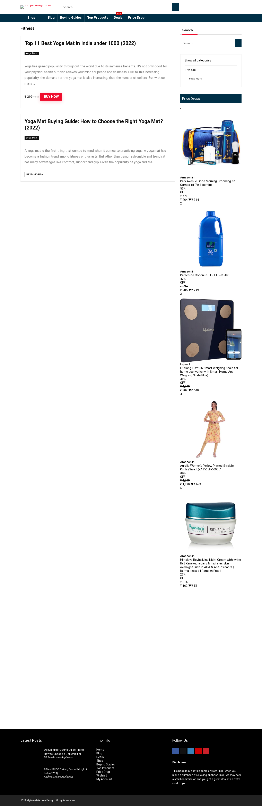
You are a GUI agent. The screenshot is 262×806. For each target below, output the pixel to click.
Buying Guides (71, 17)
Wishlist (101, 775)
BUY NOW (51, 97)
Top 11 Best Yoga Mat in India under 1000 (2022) (80, 43)
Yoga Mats (31, 53)
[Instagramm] (190, 751)
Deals (118, 16)
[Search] (175, 7)
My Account (104, 779)
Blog (51, 17)
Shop (31, 17)
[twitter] (183, 751)
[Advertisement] (211, 656)
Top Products (97, 17)
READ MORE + (34, 174)
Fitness (190, 70)
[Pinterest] (206, 751)
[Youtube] (198, 751)
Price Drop (136, 17)
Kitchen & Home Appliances (58, 757)
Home (100, 749)
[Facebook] (175, 751)
